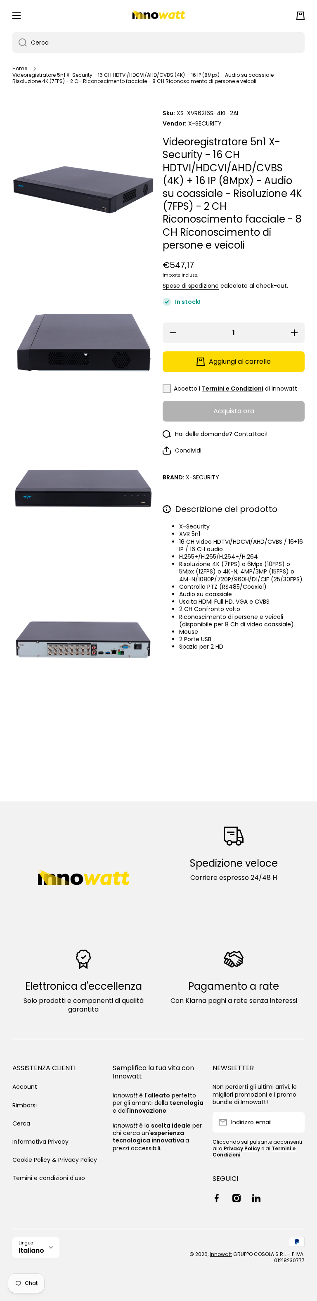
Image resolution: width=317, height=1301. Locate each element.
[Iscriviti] (294, 1122)
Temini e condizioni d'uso (48, 1178)
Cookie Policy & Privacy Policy (54, 1160)
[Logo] (158, 15)
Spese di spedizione (191, 285)
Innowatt (221, 1254)
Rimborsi (24, 1105)
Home (19, 68)
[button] (300, 16)
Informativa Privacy (40, 1141)
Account (24, 1087)
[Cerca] (19, 42)
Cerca (21, 1123)
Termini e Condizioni (232, 388)
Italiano (31, 1250)
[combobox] (158, 42)
